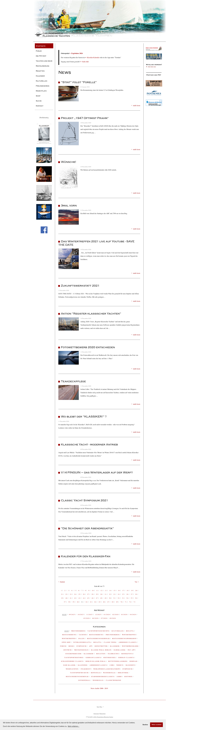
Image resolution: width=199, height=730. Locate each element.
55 (132, 598)
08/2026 (113, 618)
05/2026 (87, 618)
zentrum (67, 650)
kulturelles (118, 631)
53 (123, 598)
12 (102, 590)
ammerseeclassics (98, 665)
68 (113, 602)
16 (119, 590)
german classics (126, 657)
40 (67, 598)
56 (136, 598)
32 (110, 594)
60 (78, 602)
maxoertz (130, 665)
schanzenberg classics (72, 661)
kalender (83, 665)
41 (71, 598)
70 (122, 602)
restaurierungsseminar (77, 676)
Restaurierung (96, 635)
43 (80, 598)
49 (106, 598)
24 (75, 594)
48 (101, 598)
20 (136, 590)
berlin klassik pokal (96, 661)
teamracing (114, 654)
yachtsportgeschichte (98, 631)
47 (97, 598)
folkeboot (86, 669)
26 (84, 594)
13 (106, 590)
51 (114, 598)
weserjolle (98, 680)
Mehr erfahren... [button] (73, 726)
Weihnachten (72, 669)
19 (132, 590)
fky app (131, 650)
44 (84, 598)
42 (75, 598)
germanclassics (93, 657)
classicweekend (113, 680)
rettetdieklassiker (117, 661)
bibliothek (123, 673)
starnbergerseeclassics (103, 676)
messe (71, 646)
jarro (119, 676)
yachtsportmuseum (79, 673)
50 (110, 598)
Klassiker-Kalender (93, 57)
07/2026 (104, 618)
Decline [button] (145, 724)
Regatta (97, 642)
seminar (133, 661)
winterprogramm (130, 646)
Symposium (127, 669)
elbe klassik (69, 665)
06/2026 (95, 618)
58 (69, 602)
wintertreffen (69, 638)
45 (88, 598)
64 (95, 602)
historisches (109, 657)
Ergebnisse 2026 (77, 53)
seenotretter (101, 646)
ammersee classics (128, 642)
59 (74, 602)
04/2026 (133, 614)
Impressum (96, 713)
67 (108, 602)
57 (65, 602)
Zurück (62, 582)
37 (132, 594)
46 (93, 598)
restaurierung (69, 635)
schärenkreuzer (73, 654)
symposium (81, 646)
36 (127, 594)
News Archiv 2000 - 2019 (99, 688)
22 (67, 594)
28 (93, 594)
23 (71, 594)
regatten (101, 654)
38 (136, 594)
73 (134, 602)
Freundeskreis (113, 635)
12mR (111, 665)
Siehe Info (85, 61)
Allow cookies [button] (156, 724)
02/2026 (115, 614)
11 (97, 590)
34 (119, 594)
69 (117, 602)
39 (62, 598)
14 (110, 590)
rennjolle (96, 673)
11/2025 (89, 614)
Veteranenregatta (82, 642)
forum (63, 646)
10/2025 (81, 614)
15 (115, 590)
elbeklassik (120, 650)
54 (127, 598)
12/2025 (98, 614)
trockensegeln (81, 650)
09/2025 (72, 614)
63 (91, 602)
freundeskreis (78, 631)
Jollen (81, 638)
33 (114, 594)
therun (120, 665)
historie (128, 676)
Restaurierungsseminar (98, 638)
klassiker (115, 646)
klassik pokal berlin (101, 650)
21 (62, 594)
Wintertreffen (129, 635)
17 (123, 590)
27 (88, 594)
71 (126, 602)
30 (101, 594)
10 (93, 590)
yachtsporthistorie (74, 657)
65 (100, 602)
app (91, 646)
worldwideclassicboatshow (106, 669)
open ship (66, 642)
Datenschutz (103, 713)
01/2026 (107, 614)
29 (97, 594)
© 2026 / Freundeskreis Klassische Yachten (102, 717)
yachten (83, 635)
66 (104, 602)
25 (80, 594)
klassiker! (89, 654)
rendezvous (127, 654)
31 (106, 594)
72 (130, 602)
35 (123, 594)
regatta (130, 631)
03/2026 (124, 614)
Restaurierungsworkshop (124, 638)
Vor (136, 582)
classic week (110, 642)
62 (87, 602)
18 (128, 590)
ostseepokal (84, 680)
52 (119, 598)
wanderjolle (109, 673)
